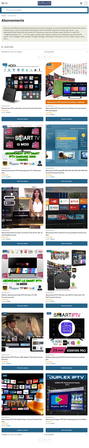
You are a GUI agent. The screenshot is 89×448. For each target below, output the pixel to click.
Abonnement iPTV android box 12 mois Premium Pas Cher (22, 108)
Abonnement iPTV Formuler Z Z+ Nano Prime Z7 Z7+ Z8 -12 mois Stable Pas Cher (22, 234)
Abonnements (6, 106)
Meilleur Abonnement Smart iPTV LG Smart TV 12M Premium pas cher (19, 296)
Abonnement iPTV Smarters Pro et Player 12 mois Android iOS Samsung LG (66, 109)
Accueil (4, 15)
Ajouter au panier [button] (66, 119)
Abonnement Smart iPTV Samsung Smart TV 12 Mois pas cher (21, 171)
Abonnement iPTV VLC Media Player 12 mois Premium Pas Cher (22, 420)
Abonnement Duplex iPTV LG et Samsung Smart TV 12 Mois (66, 419)
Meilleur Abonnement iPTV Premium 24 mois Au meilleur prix (65, 358)
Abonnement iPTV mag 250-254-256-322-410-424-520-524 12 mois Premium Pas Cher (66, 171)
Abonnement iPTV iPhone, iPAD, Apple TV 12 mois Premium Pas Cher (22, 358)
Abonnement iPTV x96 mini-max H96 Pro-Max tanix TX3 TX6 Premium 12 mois (65, 296)
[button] (85, 3)
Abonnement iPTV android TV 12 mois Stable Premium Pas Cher (66, 234)
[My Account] (81, 3)
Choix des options (22, 119)
